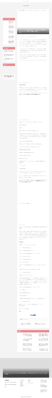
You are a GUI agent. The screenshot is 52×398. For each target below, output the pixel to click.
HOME (24, 1)
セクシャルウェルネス (30, 383)
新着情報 (27, 1)
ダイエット (29, 381)
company (21, 381)
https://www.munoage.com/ (27, 247)
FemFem (26, 6)
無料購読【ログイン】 (22, 386)
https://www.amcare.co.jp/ (26, 301)
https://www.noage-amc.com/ (27, 259)
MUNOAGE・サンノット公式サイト (24, 87)
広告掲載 (21, 384)
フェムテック (26, 319)
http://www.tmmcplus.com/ (26, 272)
